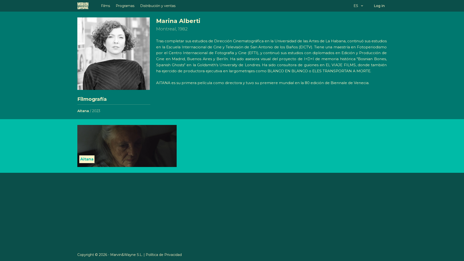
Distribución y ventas (157, 6)
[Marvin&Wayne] (82, 5)
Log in (379, 6)
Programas (125, 6)
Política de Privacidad (164, 255)
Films (105, 6)
